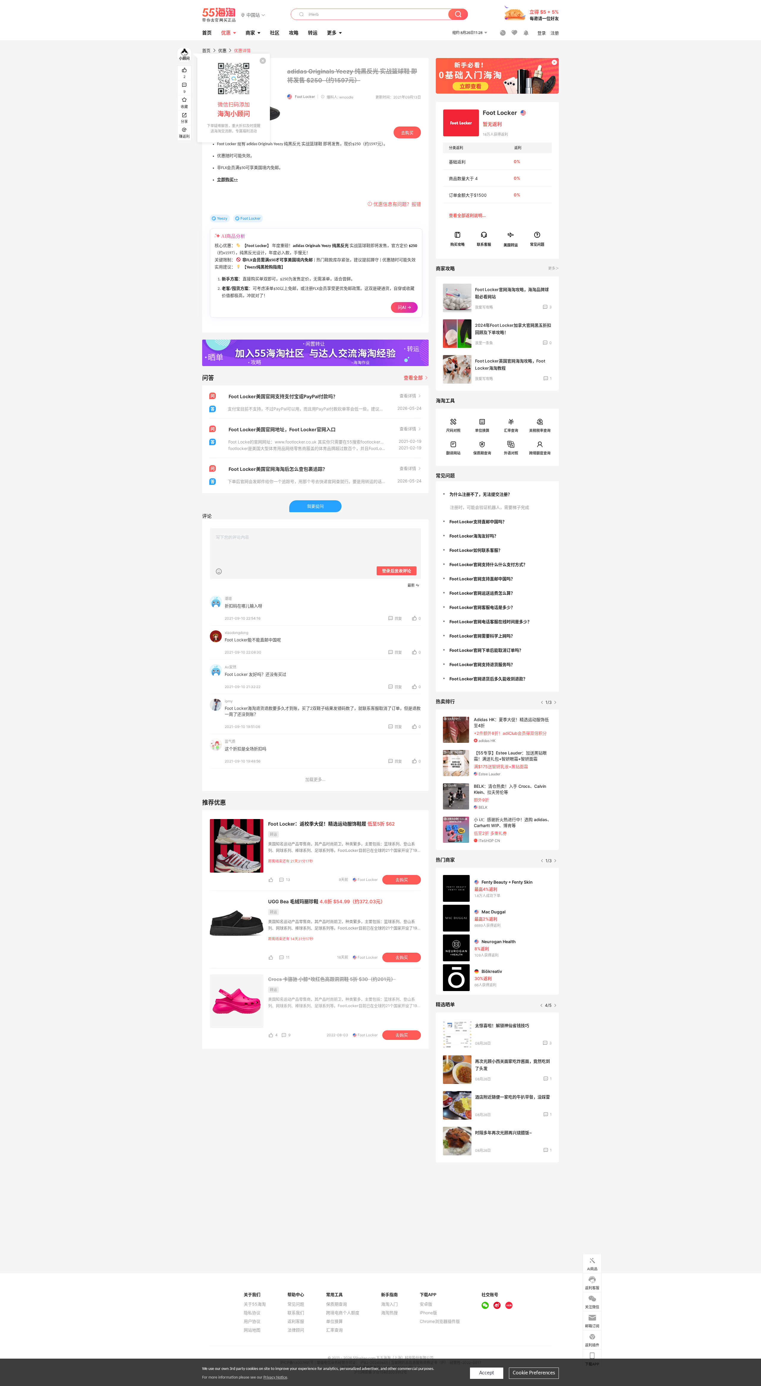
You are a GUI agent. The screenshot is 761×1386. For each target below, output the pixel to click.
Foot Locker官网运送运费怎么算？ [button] (482, 593)
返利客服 (295, 1321)
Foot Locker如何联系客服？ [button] (475, 550)
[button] (253, 15)
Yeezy (222, 218)
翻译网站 (453, 453)
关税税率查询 (540, 430)
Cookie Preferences (534, 1373)
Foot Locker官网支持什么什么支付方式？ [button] (488, 564)
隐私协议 (252, 1312)
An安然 (230, 667)
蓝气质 (230, 741)
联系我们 (295, 1312)
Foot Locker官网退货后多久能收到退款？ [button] (488, 678)
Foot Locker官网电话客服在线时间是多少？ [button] (490, 621)
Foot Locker (305, 96)
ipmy (229, 701)
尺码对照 (453, 430)
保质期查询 (482, 453)
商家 (250, 33)
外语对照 (511, 453)
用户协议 (252, 1321)
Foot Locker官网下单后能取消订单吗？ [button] (486, 650)
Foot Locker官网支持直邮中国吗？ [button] (482, 578)
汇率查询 (511, 430)
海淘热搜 (389, 1312)
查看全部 (414, 378)
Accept (486, 1373)
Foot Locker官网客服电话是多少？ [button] (482, 607)
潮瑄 (228, 598)
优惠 (226, 33)
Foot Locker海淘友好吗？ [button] (473, 535)
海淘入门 (389, 1304)
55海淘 (219, 15)
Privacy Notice (275, 1377)
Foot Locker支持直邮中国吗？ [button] (478, 521)
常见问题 (295, 1304)
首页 (206, 50)
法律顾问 (295, 1330)
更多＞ (553, 268)
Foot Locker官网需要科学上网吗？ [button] (482, 635)
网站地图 (252, 1330)
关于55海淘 (255, 1304)
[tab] (497, 494)
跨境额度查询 (540, 453)
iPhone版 (428, 1312)
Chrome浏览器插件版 (440, 1321)
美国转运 (511, 245)
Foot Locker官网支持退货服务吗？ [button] (482, 664)
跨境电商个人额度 (342, 1312)
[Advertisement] (497, 1211)
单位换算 (482, 430)
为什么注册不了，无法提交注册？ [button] (480, 494)
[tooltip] (233, 98)
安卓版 (426, 1304)
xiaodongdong (236, 632)
